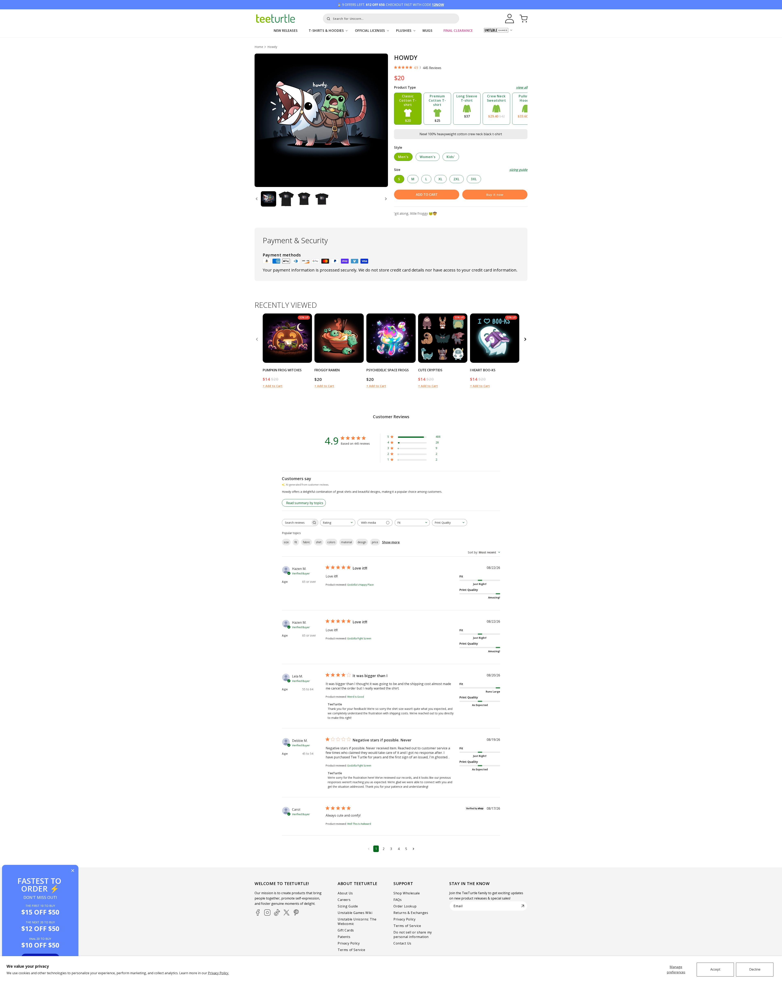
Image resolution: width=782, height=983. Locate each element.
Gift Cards (346, 930)
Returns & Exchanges (410, 912)
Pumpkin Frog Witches (282, 370)
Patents (344, 937)
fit (295, 542)
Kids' (451, 157)
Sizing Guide (348, 906)
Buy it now (494, 194)
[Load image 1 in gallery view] (268, 199)
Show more (391, 542)
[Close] (72, 871)
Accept (715, 969)
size (286, 542)
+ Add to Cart (272, 386)
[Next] (525, 339)
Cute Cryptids (430, 370)
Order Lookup (404, 906)
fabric (306, 542)
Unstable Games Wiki (355, 912)
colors (331, 542)
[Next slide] (386, 199)
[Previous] (257, 339)
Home (259, 47)
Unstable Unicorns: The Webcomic (357, 921)
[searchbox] (296, 522)
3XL (474, 179)
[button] (326, 33)
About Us (345, 893)
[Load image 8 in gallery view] (304, 199)
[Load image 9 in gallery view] (322, 199)
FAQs (397, 899)
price (375, 542)
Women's (428, 157)
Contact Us (402, 943)
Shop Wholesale (406, 893)
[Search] (327, 18)
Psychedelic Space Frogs (387, 370)
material (346, 542)
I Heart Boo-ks (482, 370)
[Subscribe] (522, 906)
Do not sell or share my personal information (412, 934)
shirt (319, 542)
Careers (344, 899)
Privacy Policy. (218, 973)
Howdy (272, 47)
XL (440, 179)
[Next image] (307, 338)
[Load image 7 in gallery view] (286, 199)
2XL (457, 179)
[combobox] (391, 18)
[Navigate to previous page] (368, 849)
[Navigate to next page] (413, 849)
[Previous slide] (257, 199)
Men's (403, 157)
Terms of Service (351, 950)
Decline (754, 969)
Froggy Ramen (327, 370)
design (362, 542)
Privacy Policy (349, 943)
